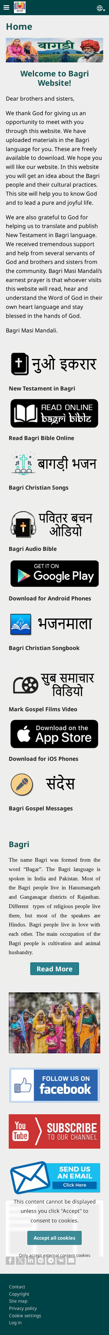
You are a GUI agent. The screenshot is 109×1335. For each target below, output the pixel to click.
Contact (17, 1287)
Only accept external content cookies (54, 1255)
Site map (18, 1301)
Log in (15, 1323)
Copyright (19, 1294)
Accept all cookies (54, 1238)
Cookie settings (25, 1316)
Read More (55, 968)
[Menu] (9, 8)
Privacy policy (23, 1308)
